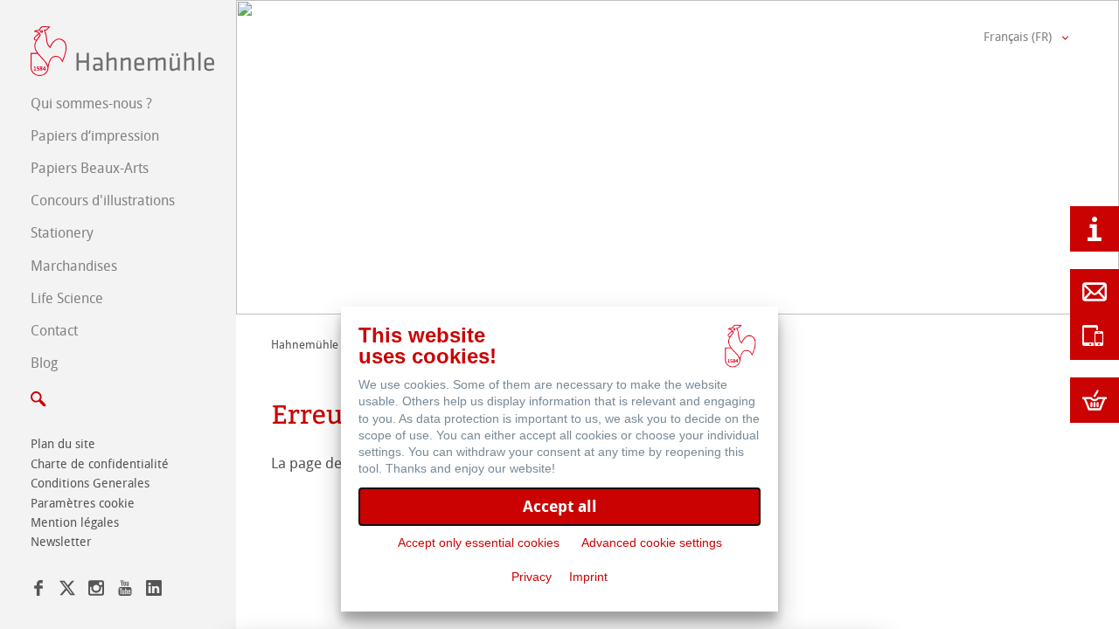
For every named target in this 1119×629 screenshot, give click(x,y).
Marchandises (74, 266)
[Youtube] (125, 591)
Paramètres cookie (83, 503)
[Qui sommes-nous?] (1094, 229)
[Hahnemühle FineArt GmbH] (122, 51)
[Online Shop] (1094, 400)
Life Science (67, 298)
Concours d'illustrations (103, 200)
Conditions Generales (90, 483)
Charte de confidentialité (100, 464)
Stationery (62, 233)
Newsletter (61, 542)
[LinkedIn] (154, 591)
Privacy (531, 577)
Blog (44, 363)
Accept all (560, 506)
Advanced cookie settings (651, 543)
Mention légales (75, 522)
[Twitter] (67, 591)
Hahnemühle (304, 344)
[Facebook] (38, 591)
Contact (54, 330)
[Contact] (1094, 291)
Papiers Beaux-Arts (90, 168)
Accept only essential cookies (479, 543)
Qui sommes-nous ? (91, 103)
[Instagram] (96, 591)
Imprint (588, 577)
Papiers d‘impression (95, 136)
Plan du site (63, 444)
